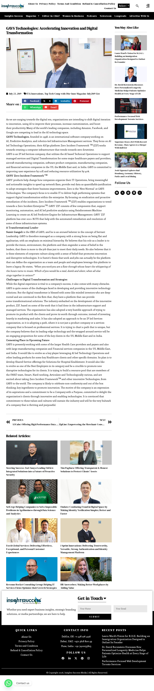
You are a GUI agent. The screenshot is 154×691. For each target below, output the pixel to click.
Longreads (120, 15)
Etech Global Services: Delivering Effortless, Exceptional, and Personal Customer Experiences (29, 549)
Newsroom (106, 15)
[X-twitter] (122, 193)
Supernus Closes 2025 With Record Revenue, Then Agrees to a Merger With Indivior (131, 144)
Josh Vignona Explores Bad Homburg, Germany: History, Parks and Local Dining (128, 173)
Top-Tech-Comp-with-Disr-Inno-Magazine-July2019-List (72, 93)
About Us (33, 3)
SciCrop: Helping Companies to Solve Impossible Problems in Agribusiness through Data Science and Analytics (31, 510)
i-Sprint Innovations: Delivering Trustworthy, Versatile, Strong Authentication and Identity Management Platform (84, 549)
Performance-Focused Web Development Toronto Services (129, 118)
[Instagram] (140, 193)
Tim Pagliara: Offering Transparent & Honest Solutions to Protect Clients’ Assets (84, 469)
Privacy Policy (47, 3)
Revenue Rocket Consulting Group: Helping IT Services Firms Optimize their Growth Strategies (31, 586)
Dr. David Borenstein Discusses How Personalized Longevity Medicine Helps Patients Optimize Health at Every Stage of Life (130, 89)
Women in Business (73, 15)
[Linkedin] (134, 193)
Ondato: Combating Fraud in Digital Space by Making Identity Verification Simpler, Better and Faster (85, 510)
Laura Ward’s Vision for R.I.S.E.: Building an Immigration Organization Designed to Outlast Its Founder (130, 58)
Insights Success (14, 15)
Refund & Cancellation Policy (99, 3)
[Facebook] (117, 193)
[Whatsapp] (8, 683)
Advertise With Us (139, 15)
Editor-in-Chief (51, 15)
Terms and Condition (69, 3)
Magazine (31, 15)
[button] (147, 6)
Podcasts (92, 15)
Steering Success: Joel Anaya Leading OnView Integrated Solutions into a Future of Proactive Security (30, 471)
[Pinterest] (128, 193)
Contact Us (110, 8)
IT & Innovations (35, 93)
